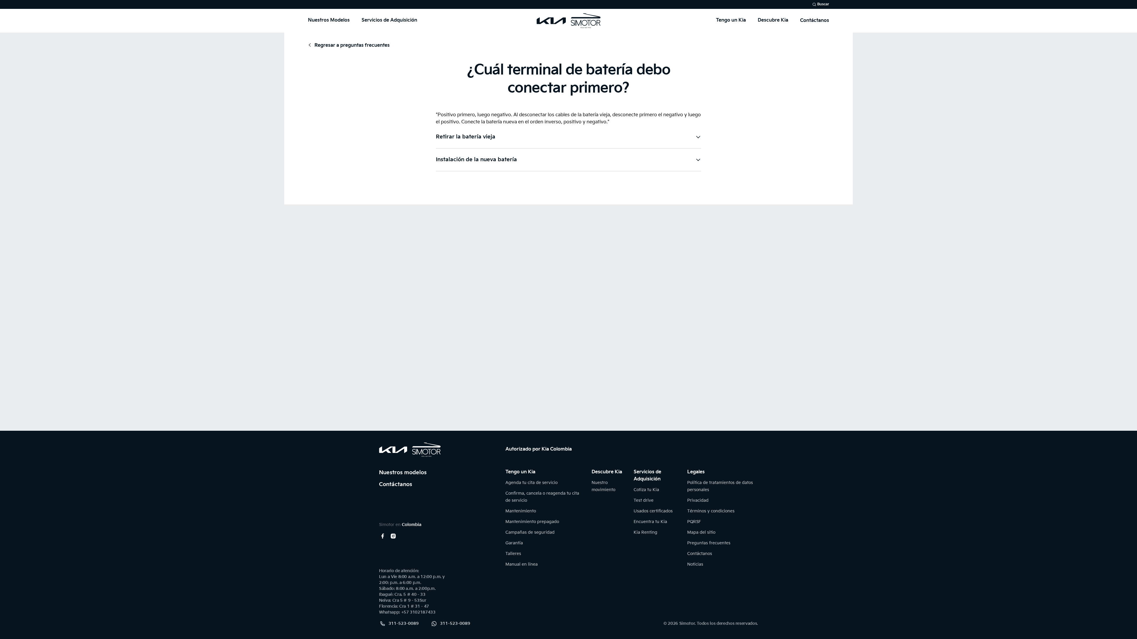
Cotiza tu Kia (646, 489)
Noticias (695, 564)
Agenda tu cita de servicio (531, 482)
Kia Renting (645, 532)
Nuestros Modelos (329, 20)
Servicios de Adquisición (389, 20)
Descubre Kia (773, 20)
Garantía (514, 543)
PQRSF (694, 521)
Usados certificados (653, 511)
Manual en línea (521, 564)
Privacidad (698, 500)
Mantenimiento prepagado (532, 521)
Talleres (513, 553)
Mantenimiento (520, 511)
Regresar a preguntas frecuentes (352, 45)
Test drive (643, 500)
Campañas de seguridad (530, 532)
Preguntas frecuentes (708, 543)
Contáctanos (814, 20)
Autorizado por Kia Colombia (538, 449)
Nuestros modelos (403, 472)
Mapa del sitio (701, 532)
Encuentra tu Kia (650, 521)
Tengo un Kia (731, 20)
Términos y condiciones (711, 511)
